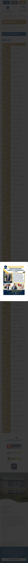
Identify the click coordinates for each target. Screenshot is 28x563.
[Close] (26, 263)
